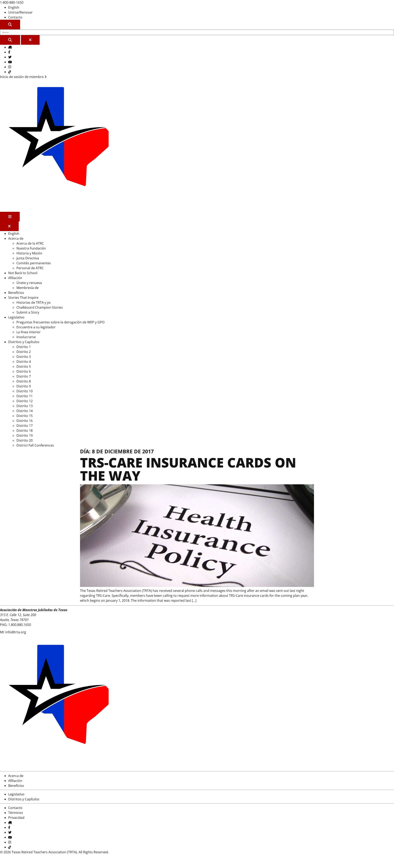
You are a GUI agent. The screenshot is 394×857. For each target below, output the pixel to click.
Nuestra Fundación (31, 248)
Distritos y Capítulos (23, 342)
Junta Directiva (27, 258)
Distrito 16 (24, 420)
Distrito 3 (23, 356)
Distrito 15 (24, 416)
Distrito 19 (24, 435)
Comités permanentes (33, 263)
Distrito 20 (24, 440)
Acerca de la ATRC (30, 243)
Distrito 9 (23, 386)
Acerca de (15, 238)
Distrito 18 (24, 430)
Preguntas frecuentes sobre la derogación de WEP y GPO (60, 322)
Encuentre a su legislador (36, 327)
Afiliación (15, 278)
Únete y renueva (29, 283)
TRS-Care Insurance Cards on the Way (188, 469)
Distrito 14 (24, 411)
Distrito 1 (23, 347)
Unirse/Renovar (20, 12)
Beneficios (16, 292)
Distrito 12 (24, 401)
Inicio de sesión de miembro (22, 76)
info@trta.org (15, 632)
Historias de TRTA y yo (33, 302)
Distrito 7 (23, 376)
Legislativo (16, 317)
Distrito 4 (23, 361)
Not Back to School (22, 273)
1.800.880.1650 (19, 624)
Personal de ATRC (30, 268)
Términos (15, 812)
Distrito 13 (24, 406)
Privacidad (16, 817)
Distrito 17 (24, 425)
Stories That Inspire (23, 297)
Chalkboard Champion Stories (39, 307)
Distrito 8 (23, 381)
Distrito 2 (23, 351)
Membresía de (27, 287)
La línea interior (28, 332)
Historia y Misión (29, 253)
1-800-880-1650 (11, 2)
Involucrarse (26, 337)
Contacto (15, 17)
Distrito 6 (23, 371)
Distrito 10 (24, 391)
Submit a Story (27, 312)
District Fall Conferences (35, 445)
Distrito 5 (23, 366)
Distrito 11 (24, 396)
